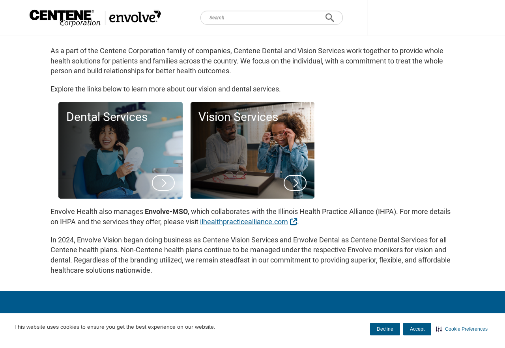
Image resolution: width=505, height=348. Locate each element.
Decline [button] (385, 329)
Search (330, 17)
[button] (461, 329)
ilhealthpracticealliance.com (249, 221)
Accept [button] (417, 329)
